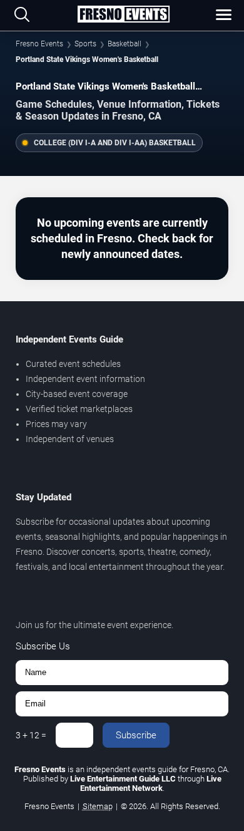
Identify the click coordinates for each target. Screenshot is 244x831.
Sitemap (98, 806)
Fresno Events (39, 43)
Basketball (124, 43)
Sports (85, 43)
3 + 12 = (31, 735)
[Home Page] (123, 15)
